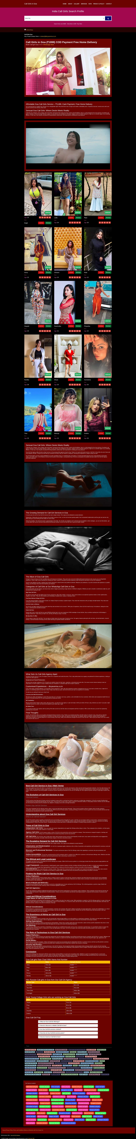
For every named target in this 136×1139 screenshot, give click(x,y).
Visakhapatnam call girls (68, 1123)
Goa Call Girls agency (58, 1072)
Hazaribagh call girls (32, 1109)
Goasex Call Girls (91, 1049)
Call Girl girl (39, 1052)
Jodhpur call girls (55, 1093)
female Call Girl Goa (66, 1060)
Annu (26, 272)
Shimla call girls (68, 1119)
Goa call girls (78, 1090)
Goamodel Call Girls (30, 1070)
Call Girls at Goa (102, 1049)
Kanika (26, 380)
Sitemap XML (31, 1138)
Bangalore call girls (67, 1090)
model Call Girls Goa (74, 1063)
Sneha (86, 433)
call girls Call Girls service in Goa (56, 1067)
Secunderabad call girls (55, 1119)
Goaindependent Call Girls (31, 1058)
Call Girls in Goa (30, 4)
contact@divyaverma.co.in (48, 36)
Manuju (56, 433)
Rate (90, 3)
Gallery (76, 3)
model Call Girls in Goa (95, 1054)
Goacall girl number (84, 1065)
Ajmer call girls (71, 1096)
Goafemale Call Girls (30, 1054)
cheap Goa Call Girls (45, 1058)
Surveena (87, 380)
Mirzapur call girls (100, 1113)
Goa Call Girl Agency (15, 1135)
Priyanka (87, 326)
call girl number (38, 1072)
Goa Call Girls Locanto (61, 1049)
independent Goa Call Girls (70, 1058)
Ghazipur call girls (45, 1106)
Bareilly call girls (70, 1100)
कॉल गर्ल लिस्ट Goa (56, 1074)
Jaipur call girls (100, 1086)
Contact (109, 3)
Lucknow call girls (103, 1090)
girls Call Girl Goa (42, 1067)
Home (64, 3)
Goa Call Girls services (30, 1056)
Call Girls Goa (98, 1063)
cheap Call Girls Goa (30, 1067)
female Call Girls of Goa (43, 1070)
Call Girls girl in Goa (30, 1049)
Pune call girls (55, 1086)
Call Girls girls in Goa (69, 1054)
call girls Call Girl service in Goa (45, 1049)
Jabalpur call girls (45, 1109)
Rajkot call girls (98, 1116)
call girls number (57, 1054)
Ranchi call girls (31, 1119)
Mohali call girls (31, 1116)
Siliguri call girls (90, 1119)
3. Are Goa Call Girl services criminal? (50, 1029)
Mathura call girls (77, 1113)
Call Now (41, 222)
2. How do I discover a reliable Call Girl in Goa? (53, 1025)
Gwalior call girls (82, 1106)
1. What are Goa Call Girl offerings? (49, 1021)
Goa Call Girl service (68, 1070)
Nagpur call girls (53, 1116)
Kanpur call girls (94, 1109)
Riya (85, 218)
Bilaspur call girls (97, 1100)
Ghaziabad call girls (32, 1106)
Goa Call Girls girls (54, 1060)
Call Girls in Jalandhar (79, 1093)
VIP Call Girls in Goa (99, 1067)
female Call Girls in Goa (62, 1052)
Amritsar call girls (44, 1100)
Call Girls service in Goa (87, 1063)
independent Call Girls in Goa (46, 1063)
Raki (85, 272)
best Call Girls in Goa (94, 1074)
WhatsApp (48, 222)
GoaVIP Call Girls (56, 1065)
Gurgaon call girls (31, 1090)
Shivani (56, 272)
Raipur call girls (87, 1116)
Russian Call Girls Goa (30, 1063)
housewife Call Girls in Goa (44, 1054)
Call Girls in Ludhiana (59, 1096)
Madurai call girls (52, 1113)
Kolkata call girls (44, 1086)
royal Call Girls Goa (30, 1060)
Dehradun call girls (32, 1093)
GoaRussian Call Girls (99, 1070)
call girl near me (67, 1065)
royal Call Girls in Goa (91, 1056)
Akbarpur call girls (83, 1096)
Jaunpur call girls (71, 1109)
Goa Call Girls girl (29, 1052)
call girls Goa (48, 1072)
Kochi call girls (31, 1113)
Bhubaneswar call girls (83, 1100)
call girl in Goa (83, 1074)
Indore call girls (44, 1093)
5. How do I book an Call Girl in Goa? (50, 1036)
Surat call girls (30, 1123)
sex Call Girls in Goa (79, 1060)
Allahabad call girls (32, 1100)
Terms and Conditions (19, 1130)
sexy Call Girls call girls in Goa (32, 1074)
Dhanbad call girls (83, 1103)
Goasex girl (73, 1052)
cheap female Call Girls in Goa (101, 1058)
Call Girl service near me (92, 1060)
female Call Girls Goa (30, 1065)
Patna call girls (76, 1116)
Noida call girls (43, 1090)
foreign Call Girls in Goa (85, 1058)
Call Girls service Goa (44, 1056)
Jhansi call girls (83, 1109)
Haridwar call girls (95, 1106)
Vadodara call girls (42, 1123)
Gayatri (26, 326)
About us (26, 1130)
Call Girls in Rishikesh (93, 1093)
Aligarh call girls (95, 1096)
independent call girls (86, 1067)
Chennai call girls (54, 1090)
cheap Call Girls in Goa (61, 1063)
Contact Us (40, 1130)
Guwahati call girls (71, 1106)
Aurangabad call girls (57, 1100)
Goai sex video (29, 1072)
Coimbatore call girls (32, 1103)
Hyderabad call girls (32, 1086)
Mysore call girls (42, 1116)
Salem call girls (42, 1119)
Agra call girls (66, 1093)
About (70, 3)
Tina (25, 433)
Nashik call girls (65, 1116)
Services (84, 3)
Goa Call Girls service (81, 1054)
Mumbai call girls (76, 1086)
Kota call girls (41, 1113)
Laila (55, 218)
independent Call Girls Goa (97, 1065)
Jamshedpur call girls (58, 1109)
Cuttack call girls (45, 1103)
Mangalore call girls (64, 1113)
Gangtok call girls (96, 1103)
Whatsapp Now (48, 44)
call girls (102, 1060)
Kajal (26, 223)
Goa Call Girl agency (56, 1070)
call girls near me (70, 1056)
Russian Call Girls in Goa (57, 1056)
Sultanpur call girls (103, 1119)
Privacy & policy (98, 3)
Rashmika (57, 326)
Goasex (75, 1065)
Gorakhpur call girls (57, 1106)
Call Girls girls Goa (57, 1058)
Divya (56, 380)
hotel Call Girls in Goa (42, 1060)
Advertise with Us (33, 1130)
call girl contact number (96, 1072)
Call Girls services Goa (93, 1052)
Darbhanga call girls (57, 1103)
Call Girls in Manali (32, 1096)
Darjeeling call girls (71, 1103)
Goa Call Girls (80, 1056)
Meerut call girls (89, 1113)
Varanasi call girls (54, 1123)
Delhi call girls (66, 1086)
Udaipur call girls (88, 1086)
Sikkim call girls (79, 1119)
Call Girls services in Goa (44, 1065)
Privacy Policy (9, 1130)
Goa (32, 30)
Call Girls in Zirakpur (44, 1096)
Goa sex (86, 1072)
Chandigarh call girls (90, 1090)
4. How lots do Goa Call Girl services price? (51, 1033)
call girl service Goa (49, 1052)
